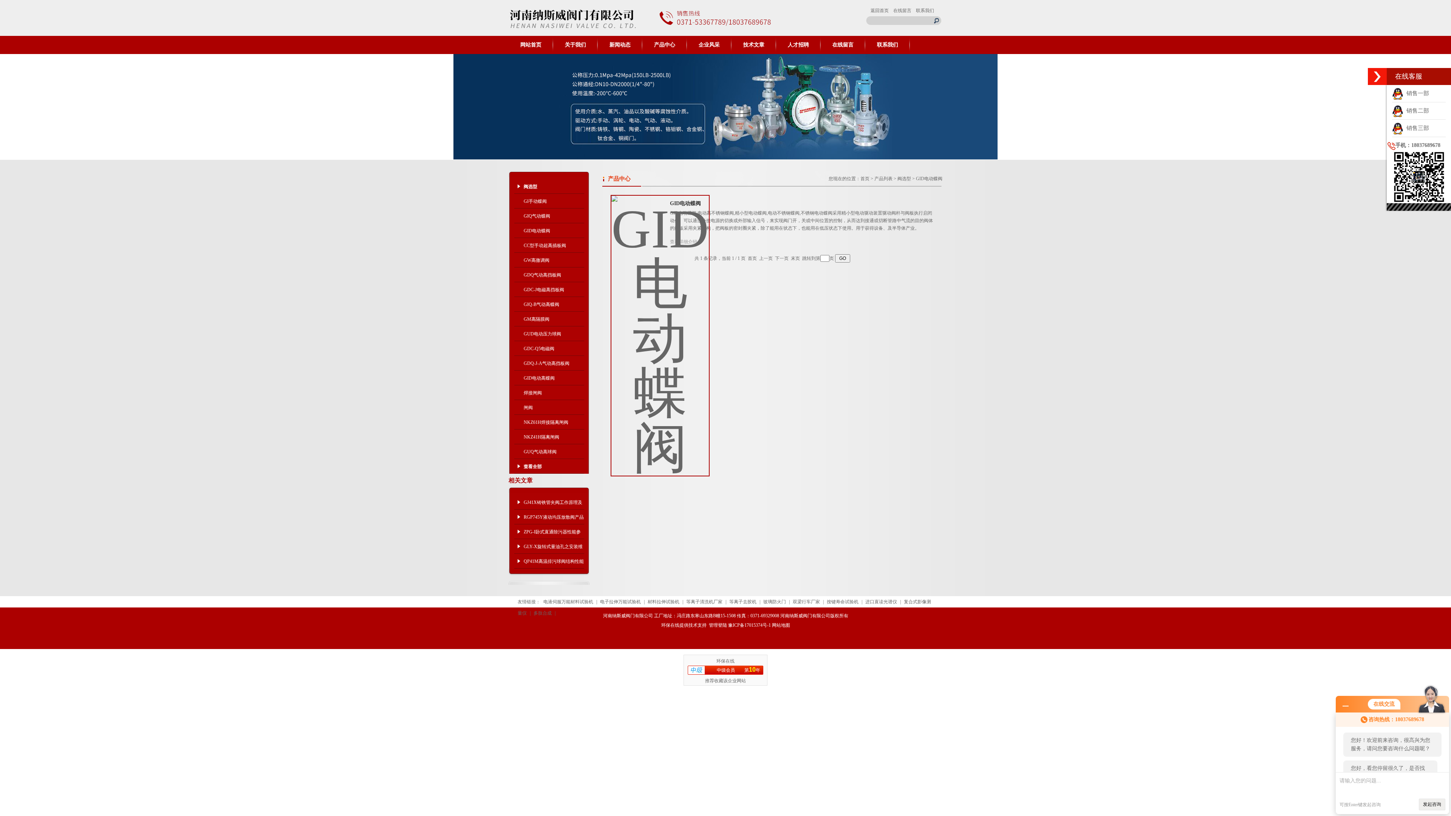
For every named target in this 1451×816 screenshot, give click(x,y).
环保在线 (670, 625)
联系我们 (925, 10)
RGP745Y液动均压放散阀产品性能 (554, 519)
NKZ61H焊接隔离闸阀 (546, 422)
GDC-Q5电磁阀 (539, 348)
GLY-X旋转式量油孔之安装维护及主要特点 (553, 549)
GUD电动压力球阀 (542, 334)
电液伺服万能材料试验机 (568, 601)
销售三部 (1416, 128)
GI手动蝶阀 (535, 201)
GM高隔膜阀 (536, 319)
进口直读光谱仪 (881, 601)
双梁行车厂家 (806, 601)
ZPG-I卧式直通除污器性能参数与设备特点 (552, 534)
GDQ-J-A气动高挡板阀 (546, 363)
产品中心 (664, 45)
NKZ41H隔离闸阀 (541, 437)
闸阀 (528, 407)
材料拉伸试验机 (663, 601)
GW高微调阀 (536, 260)
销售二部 (1416, 111)
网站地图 (781, 625)
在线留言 (902, 10)
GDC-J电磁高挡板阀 (544, 289)
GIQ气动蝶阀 (537, 216)
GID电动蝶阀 (537, 230)
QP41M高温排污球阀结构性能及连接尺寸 (554, 564)
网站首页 (530, 45)
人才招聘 (798, 45)
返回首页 (880, 10)
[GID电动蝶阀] (660, 330)
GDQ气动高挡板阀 (542, 275)
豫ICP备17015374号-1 (749, 625)
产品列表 (883, 178)
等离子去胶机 (742, 601)
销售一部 (1416, 93)
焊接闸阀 (533, 393)
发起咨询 (1432, 804)
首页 (864, 178)
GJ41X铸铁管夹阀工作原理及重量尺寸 (553, 505)
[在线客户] (1377, 76)
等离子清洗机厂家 (704, 601)
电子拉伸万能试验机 (620, 601)
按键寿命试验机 (843, 601)
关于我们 (575, 45)
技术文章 (753, 45)
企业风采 (709, 45)
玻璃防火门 (774, 601)
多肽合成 (543, 613)
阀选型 (904, 178)
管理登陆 (718, 625)
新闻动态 (620, 45)
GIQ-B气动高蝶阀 (541, 304)
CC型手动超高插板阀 (545, 245)
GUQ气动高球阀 (540, 451)
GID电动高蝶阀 (539, 378)
